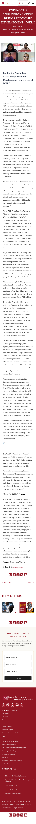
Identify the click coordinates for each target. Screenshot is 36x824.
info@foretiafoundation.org (13, 793)
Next (30, 583)
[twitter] (8, 705)
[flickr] (21, 705)
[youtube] (17, 705)
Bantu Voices (18, 567)
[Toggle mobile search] (29, 3)
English (22, 3)
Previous (8, 583)
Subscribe (18, 678)
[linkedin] (12, 705)
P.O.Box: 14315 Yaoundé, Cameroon (15, 776)
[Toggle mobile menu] (33, 3)
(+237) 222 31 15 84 (11, 789)
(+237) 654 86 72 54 (11, 785)
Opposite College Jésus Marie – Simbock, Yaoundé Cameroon (19, 780)
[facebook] (3, 705)
